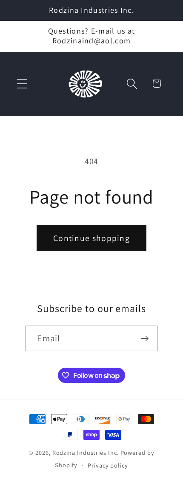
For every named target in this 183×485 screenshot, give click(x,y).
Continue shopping (91, 238)
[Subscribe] (145, 339)
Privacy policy (108, 465)
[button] (22, 83)
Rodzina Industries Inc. (85, 452)
